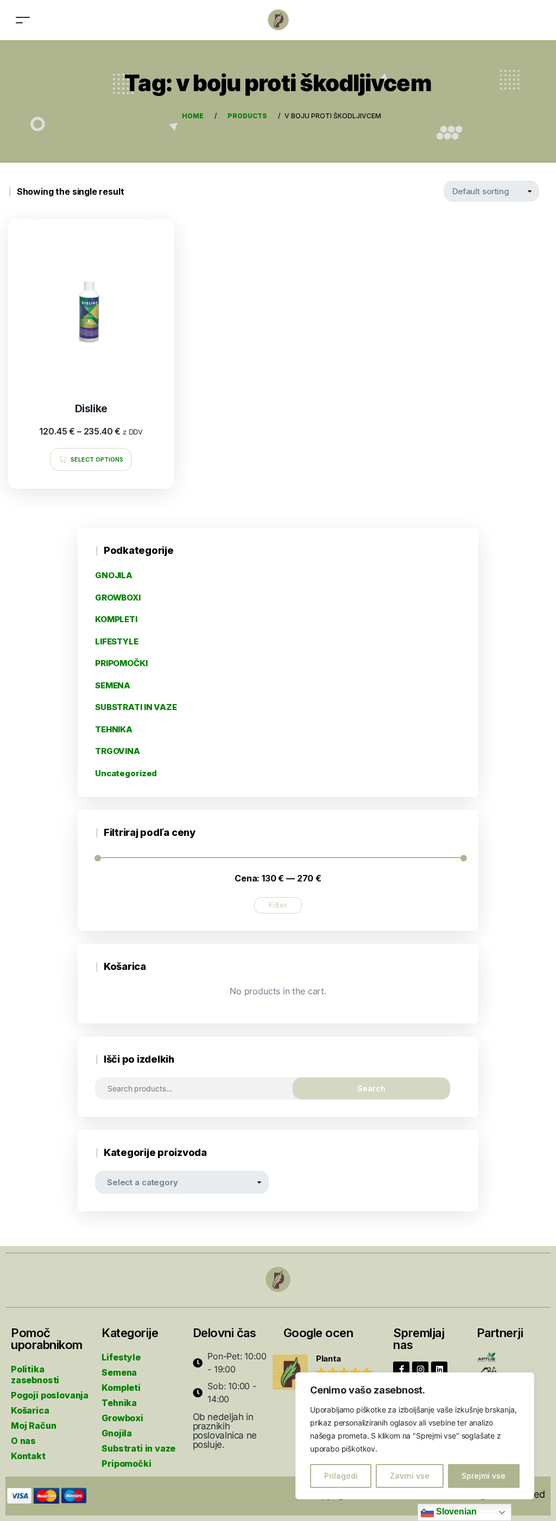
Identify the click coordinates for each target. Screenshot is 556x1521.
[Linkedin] (439, 1370)
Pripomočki (126, 1463)
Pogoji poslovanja (50, 1395)
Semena (119, 1372)
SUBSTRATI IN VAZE (136, 707)
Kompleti (121, 1387)
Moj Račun (33, 1425)
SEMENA (112, 685)
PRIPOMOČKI (121, 663)
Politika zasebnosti (35, 1374)
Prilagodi (341, 1475)
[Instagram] (420, 1370)
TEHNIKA (113, 729)
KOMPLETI (116, 619)
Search (371, 1088)
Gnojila (117, 1433)
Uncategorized (126, 773)
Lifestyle (121, 1357)
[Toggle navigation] (23, 20)
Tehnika (119, 1402)
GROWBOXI (118, 597)
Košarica (30, 1410)
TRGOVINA (117, 751)
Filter (278, 905)
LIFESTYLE (116, 641)
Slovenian (455, 1511)
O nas (23, 1440)
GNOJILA (113, 575)
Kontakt (28, 1455)
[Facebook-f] (401, 1370)
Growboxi (122, 1418)
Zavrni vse (409, 1475)
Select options (97, 459)
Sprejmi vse (484, 1475)
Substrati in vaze (138, 1448)
